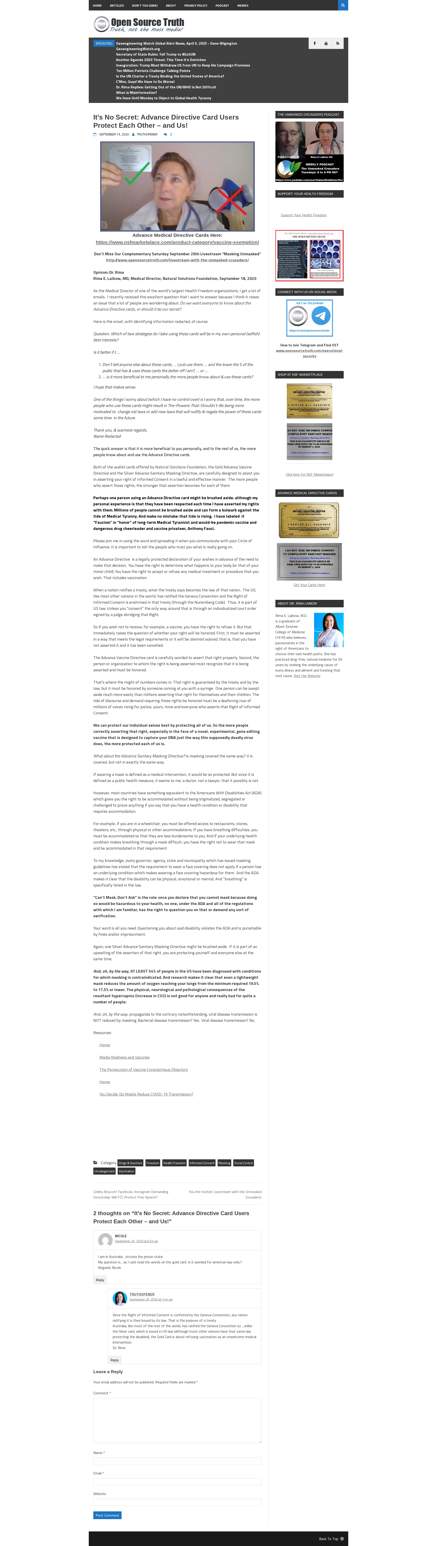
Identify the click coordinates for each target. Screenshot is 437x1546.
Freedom (153, 1162)
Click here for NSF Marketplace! (309, 474)
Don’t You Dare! (145, 5)
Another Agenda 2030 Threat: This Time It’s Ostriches (161, 59)
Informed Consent (202, 1162)
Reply (100, 1280)
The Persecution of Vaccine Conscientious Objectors (143, 1069)
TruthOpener (142, 1294)
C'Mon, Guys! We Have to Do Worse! (145, 81)
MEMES (242, 5)
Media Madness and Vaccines (124, 1057)
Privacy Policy (195, 5)
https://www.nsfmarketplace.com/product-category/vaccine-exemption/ (177, 242)
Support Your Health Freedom (304, 215)
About (171, 5)
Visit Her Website (307, 675)
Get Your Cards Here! (309, 585)
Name (99, 1452)
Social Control (243, 1162)
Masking (224, 1162)
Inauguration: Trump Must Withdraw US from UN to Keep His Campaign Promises (183, 65)
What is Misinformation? (136, 92)
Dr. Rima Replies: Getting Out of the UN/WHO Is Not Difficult (166, 87)
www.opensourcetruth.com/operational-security (309, 353)
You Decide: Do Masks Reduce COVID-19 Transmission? (146, 1094)
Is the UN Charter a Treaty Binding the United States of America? (170, 76)
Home (97, 5)
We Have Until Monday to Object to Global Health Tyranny (163, 98)
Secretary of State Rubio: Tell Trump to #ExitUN (156, 54)
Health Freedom (174, 1162)
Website (99, 1493)
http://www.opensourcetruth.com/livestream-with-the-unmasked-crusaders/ (177, 260)
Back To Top (328, 1538)
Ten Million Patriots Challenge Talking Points (153, 70)
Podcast (222, 5)
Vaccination (126, 1171)
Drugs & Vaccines (130, 1162)
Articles (117, 5)
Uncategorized (104, 1171)
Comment (102, 1393)
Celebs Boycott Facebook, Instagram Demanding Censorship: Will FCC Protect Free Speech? (130, 1194)
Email (98, 1473)
